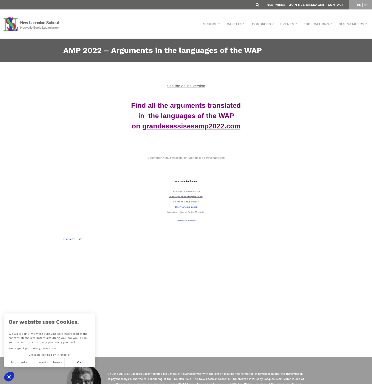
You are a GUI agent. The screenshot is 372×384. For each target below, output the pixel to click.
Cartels (235, 24)
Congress (261, 24)
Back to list (72, 239)
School (210, 24)
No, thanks (19, 362)
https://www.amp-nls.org (186, 207)
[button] (9, 377)
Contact (336, 5)
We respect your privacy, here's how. (33, 348)
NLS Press (276, 5)
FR (365, 5)
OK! (79, 362)
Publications (316, 24)
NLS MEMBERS (351, 24)
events (287, 24)
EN (359, 5)
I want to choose (49, 362)
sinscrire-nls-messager (186, 220)
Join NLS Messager (306, 5)
